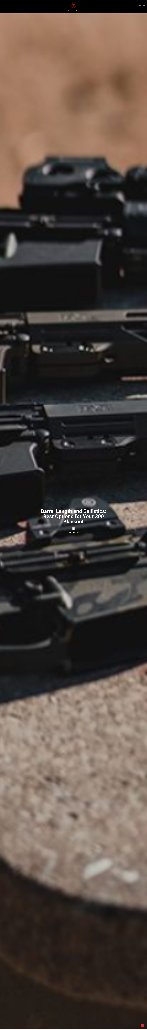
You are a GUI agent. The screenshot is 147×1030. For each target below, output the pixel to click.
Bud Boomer (73, 532)
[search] (140, 5)
